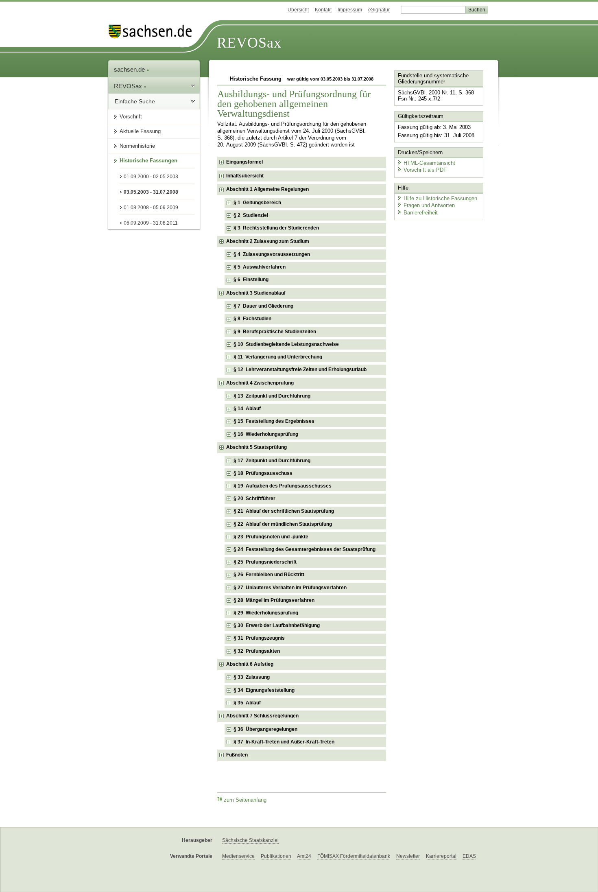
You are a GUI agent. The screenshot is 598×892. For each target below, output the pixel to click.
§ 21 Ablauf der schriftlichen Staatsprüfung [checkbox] (284, 511)
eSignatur (379, 10)
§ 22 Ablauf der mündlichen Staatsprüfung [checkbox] (283, 524)
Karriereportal (441, 856)
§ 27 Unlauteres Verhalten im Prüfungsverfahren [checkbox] (290, 587)
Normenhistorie (137, 146)
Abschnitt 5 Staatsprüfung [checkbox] (256, 447)
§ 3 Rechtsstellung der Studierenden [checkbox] (276, 228)
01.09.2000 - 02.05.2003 (151, 176)
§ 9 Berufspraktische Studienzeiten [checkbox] (275, 331)
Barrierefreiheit (421, 213)
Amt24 (304, 856)
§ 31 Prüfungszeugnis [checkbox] (259, 638)
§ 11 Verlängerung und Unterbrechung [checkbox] (278, 357)
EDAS (469, 856)
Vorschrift (131, 117)
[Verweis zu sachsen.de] (153, 31)
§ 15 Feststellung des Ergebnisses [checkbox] (274, 421)
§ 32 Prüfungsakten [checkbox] (257, 651)
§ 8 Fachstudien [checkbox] (252, 318)
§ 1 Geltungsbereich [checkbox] (257, 203)
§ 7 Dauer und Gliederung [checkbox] (263, 306)
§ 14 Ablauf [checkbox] (247, 408)
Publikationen (276, 856)
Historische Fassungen (148, 160)
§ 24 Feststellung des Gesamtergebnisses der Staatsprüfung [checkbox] (304, 549)
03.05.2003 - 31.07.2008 (151, 192)
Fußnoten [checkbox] (237, 755)
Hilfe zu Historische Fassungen (440, 198)
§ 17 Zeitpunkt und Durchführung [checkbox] (272, 460)
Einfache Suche (135, 101)
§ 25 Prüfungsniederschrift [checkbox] (265, 562)
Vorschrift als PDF (425, 170)
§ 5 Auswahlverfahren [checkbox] (260, 267)
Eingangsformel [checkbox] (244, 162)
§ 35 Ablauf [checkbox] (247, 703)
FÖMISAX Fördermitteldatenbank (353, 856)
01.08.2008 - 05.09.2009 (151, 207)
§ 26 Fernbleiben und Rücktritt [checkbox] (269, 574)
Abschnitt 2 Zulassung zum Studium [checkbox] (267, 241)
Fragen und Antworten (429, 205)
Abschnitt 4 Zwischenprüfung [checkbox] (260, 383)
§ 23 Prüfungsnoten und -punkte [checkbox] (271, 537)
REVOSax (249, 43)
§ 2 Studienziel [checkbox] (251, 215)
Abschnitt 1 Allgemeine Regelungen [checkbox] (267, 189)
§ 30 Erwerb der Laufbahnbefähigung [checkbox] (277, 625)
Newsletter (408, 856)
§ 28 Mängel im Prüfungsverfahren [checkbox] (274, 600)
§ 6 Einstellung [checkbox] (251, 279)
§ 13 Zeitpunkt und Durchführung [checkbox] (272, 396)
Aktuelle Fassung (140, 131)
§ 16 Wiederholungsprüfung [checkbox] (266, 434)
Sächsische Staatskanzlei (250, 840)
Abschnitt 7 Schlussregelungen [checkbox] (262, 716)
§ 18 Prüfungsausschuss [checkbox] (263, 473)
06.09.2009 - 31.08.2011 (151, 223)
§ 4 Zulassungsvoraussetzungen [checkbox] (272, 254)
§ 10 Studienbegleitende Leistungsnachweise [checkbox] (286, 344)
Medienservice (238, 856)
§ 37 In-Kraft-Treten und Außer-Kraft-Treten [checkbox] (284, 742)
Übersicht (298, 10)
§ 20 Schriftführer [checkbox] (254, 498)
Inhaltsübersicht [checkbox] (245, 176)
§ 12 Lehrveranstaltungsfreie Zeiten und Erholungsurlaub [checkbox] (300, 369)
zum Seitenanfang (245, 800)
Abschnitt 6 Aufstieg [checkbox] (249, 664)
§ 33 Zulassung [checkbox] (252, 677)
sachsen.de (130, 69)
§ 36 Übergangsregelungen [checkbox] (265, 729)
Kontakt (323, 10)
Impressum (350, 10)
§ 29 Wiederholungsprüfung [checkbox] (266, 613)
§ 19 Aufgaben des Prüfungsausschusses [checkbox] (283, 486)
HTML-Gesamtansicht (429, 163)
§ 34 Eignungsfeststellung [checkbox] (264, 690)
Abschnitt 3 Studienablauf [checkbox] (256, 293)
